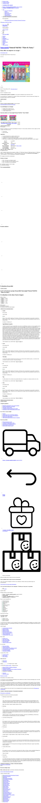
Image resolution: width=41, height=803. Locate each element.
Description (3, 126)
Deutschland (10, 778)
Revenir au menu (5, 1)
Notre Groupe (5, 655)
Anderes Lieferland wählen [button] (5, 773)
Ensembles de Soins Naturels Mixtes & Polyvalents (11, 409)
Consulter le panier (6, 3)
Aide (3, 9)
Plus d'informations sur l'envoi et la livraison (7, 104)
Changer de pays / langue (13, 663)
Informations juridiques (5, 165)
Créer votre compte (6, 639)
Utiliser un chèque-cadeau (7, 642)
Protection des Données (7, 668)
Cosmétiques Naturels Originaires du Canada (10, 408)
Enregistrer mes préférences (5, 763)
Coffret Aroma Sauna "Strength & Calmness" (10, 414)
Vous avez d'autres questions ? (8, 632)
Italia (6, 777)
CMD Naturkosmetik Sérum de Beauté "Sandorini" (11, 417)
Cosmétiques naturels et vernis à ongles (8, 164)
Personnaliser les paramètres (17, 691)
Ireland (7, 795)
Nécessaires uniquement (8, 691)
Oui (16, 341)
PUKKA (4, 413)
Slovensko (9, 793)
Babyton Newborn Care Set (7, 421)
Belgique (8, 797)
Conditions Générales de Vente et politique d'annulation (12, 669)
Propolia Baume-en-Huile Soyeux (8, 424)
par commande (11, 7)
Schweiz (8, 789)
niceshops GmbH (8, 665)
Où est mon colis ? (6, 641)
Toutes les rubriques (8, 15)
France (7, 782)
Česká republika (12, 794)
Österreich (9, 776)
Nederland (9, 796)
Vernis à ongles (18, 145)
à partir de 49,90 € (12, 6)
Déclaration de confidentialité (5, 693)
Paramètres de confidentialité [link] (7, 671)
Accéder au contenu (6, 2)
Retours (6, 11)
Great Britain (10, 779)
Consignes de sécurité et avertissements (8, 156)
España (7, 780)
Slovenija (8, 781)
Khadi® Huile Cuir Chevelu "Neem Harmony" (11, 415)
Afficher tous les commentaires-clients (7, 400)
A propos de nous (5, 654)
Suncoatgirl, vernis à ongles (7, 407)
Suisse (7, 790)
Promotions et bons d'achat (7, 631)
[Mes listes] (3, 31)
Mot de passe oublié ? (6, 640)
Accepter (2, 691)
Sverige (7, 784)
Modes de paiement (8, 13)
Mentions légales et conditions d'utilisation (10, 667)
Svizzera (8, 791)
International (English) (15, 775)
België (7, 798)
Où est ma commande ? (9, 10)
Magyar (7, 787)
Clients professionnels (6, 633)
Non (20, 341)
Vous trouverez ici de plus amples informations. (8, 584)
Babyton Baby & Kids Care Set (8, 425)
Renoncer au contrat (3, 675)
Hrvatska (8, 785)
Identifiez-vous (5, 638)
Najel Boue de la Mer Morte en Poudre (9, 423)
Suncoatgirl (4, 48)
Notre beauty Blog (6, 646)
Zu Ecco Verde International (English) (6, 771)
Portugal (7, 799)
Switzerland (10, 792)
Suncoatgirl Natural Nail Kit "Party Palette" (9, 123)
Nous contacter (7, 14)
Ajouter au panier (3, 99)
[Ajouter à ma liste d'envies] (0, 100)
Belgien (7, 800)
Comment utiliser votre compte (8, 634)
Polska (7, 786)
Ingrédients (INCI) (4, 150)
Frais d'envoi (7, 12)
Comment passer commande (7, 628)
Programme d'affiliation (6, 650)
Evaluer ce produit (3, 288)
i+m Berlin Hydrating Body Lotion (8, 422)
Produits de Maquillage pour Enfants (9, 406)
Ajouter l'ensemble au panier (5, 125)
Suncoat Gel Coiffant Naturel (7, 416)
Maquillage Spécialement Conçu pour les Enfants (11, 405)
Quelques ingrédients (6, 647)
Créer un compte (5, 29)
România (8, 783)
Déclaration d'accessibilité (7, 670)
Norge (7, 801)
